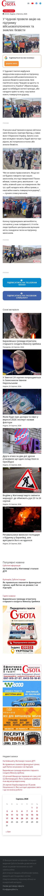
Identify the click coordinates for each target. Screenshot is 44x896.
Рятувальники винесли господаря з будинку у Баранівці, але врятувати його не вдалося (21, 537)
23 (37, 818)
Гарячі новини (9, 596)
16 (37, 815)
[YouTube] (32, 3)
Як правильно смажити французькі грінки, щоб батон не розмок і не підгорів (22, 585)
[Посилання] (8, 3)
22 (32, 818)
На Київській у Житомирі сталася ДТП (20, 569)
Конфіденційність (10, 889)
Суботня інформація (11, 565)
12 (17, 815)
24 (7, 822)
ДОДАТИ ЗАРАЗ (11, 64)
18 (12, 818)
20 (22, 818)
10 (7, 815)
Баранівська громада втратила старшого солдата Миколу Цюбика (22, 342)
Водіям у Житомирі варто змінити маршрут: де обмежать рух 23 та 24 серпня (22, 498)
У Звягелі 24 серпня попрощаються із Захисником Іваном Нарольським (22, 380)
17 (7, 818)
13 (22, 815)
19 (17, 818)
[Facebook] (36, 3)
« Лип (8, 831)
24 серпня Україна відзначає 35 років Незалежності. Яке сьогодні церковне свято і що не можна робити (22, 787)
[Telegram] (40, 3)
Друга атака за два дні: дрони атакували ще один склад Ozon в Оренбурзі (20, 459)
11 (12, 815)
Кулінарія (7, 579)
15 (32, 815)
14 (27, 815)
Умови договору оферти (13, 886)
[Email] (28, 3)
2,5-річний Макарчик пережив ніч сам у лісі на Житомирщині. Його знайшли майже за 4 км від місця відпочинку (22, 779)
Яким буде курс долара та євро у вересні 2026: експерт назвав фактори (20, 419)
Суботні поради (18, 579)
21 (27, 818)
